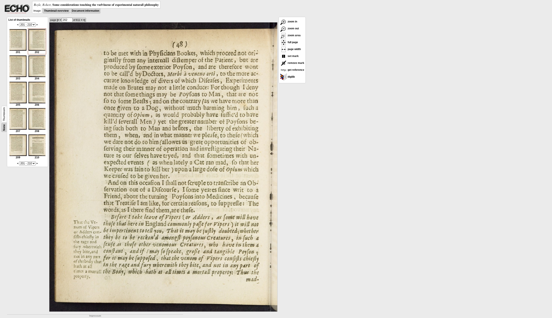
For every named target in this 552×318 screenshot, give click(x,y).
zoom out (293, 28)
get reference (295, 69)
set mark (293, 56)
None (4, 127)
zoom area (294, 35)
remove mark (295, 63)
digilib (291, 76)
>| (84, 20)
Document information (85, 10)
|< (58, 20)
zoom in (292, 21)
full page (292, 42)
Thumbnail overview (56, 10)
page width (294, 49)
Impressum (95, 316)
